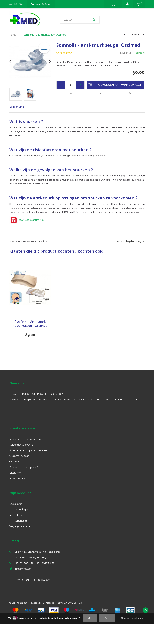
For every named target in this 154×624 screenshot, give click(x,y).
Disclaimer (15, 472)
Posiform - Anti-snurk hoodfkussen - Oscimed (30, 324)
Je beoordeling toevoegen (128, 241)
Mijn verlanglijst (18, 520)
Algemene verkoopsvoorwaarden (28, 450)
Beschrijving (16, 107)
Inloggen (113, 4)
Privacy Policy (17, 478)
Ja (89, 618)
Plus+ (79, 603)
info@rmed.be (23, 568)
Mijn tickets (15, 515)
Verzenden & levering (21, 444)
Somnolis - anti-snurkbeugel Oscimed (44, 34)
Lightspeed (48, 603)
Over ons (14, 461)
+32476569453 (43, 4)
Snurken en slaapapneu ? (23, 467)
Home (12, 34)
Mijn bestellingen (19, 509)
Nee (107, 618)
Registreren (15, 503)
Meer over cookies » (132, 618)
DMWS (71, 603)
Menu (18, 4)
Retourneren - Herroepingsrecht (27, 439)
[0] (139, 4)
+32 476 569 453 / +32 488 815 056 (35, 563)
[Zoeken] (94, 20)
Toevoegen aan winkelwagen (119, 85)
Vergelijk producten (20, 526)
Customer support (19, 456)
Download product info (31, 220)
